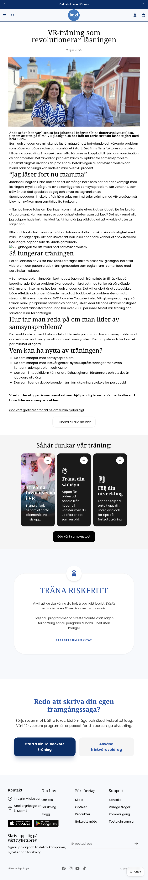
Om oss (47, 800)
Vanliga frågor (119, 807)
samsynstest (81, 339)
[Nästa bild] (144, 4)
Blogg (45, 814)
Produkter (82, 814)
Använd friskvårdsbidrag (106, 747)
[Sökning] (12, 15)
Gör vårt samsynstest (74, 536)
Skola (79, 800)
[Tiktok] (84, 868)
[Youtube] (77, 868)
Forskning (48, 807)
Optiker (81, 807)
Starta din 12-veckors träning (44, 747)
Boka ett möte (86, 821)
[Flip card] (48, 460)
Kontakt (115, 800)
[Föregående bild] (4, 4)
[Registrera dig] (136, 844)
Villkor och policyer (18, 868)
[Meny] (4, 15)
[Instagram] (70, 868)
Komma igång (119, 814)
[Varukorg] (143, 15)
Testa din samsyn (122, 821)
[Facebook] (63, 868)
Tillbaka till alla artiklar (74, 422)
